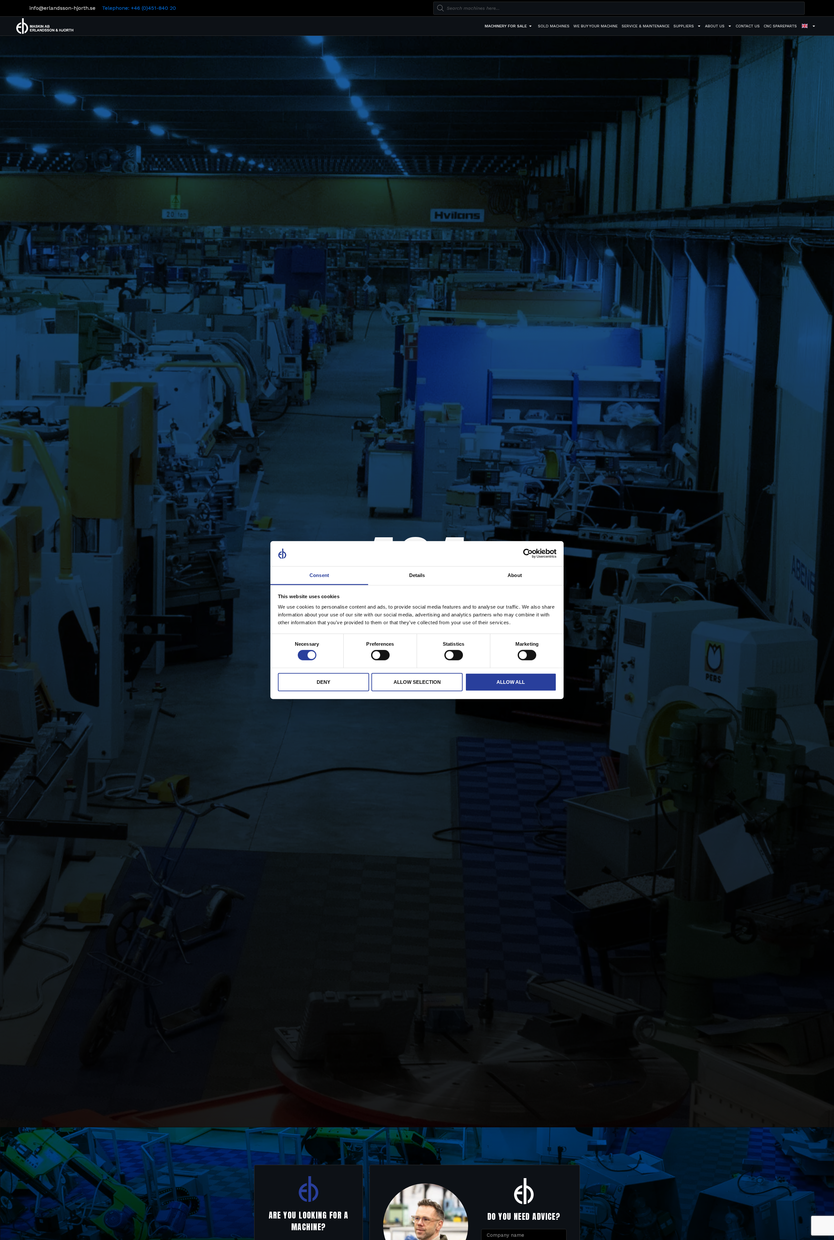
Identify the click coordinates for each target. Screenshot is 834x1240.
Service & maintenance (645, 26)
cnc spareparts (780, 26)
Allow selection (417, 681)
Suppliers (683, 26)
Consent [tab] (319, 575)
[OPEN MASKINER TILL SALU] (530, 26)
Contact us (748, 26)
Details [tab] (417, 575)
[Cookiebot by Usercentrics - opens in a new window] (527, 553)
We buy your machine (595, 26)
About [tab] (515, 575)
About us (715, 26)
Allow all (510, 681)
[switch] (380, 655)
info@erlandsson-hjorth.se (62, 8)
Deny (323, 681)
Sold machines (553, 26)
